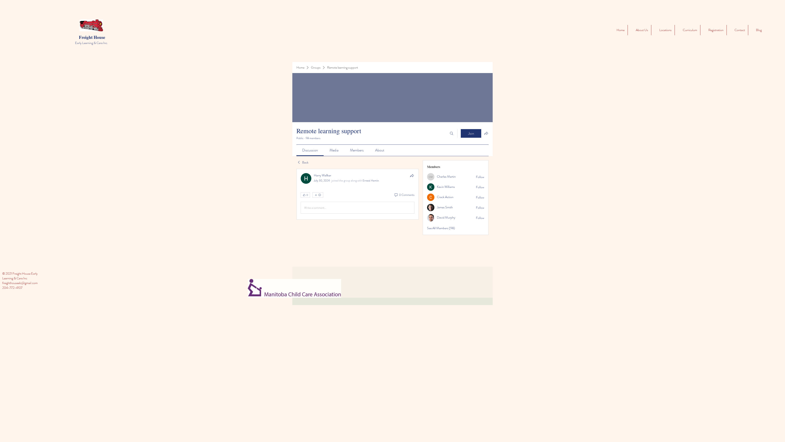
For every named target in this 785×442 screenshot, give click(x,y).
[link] (310, 150)
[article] (357, 194)
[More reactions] (317, 195)
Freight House (92, 37)
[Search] (451, 133)
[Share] (411, 175)
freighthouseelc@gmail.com (20, 283)
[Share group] (486, 133)
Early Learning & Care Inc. (91, 43)
